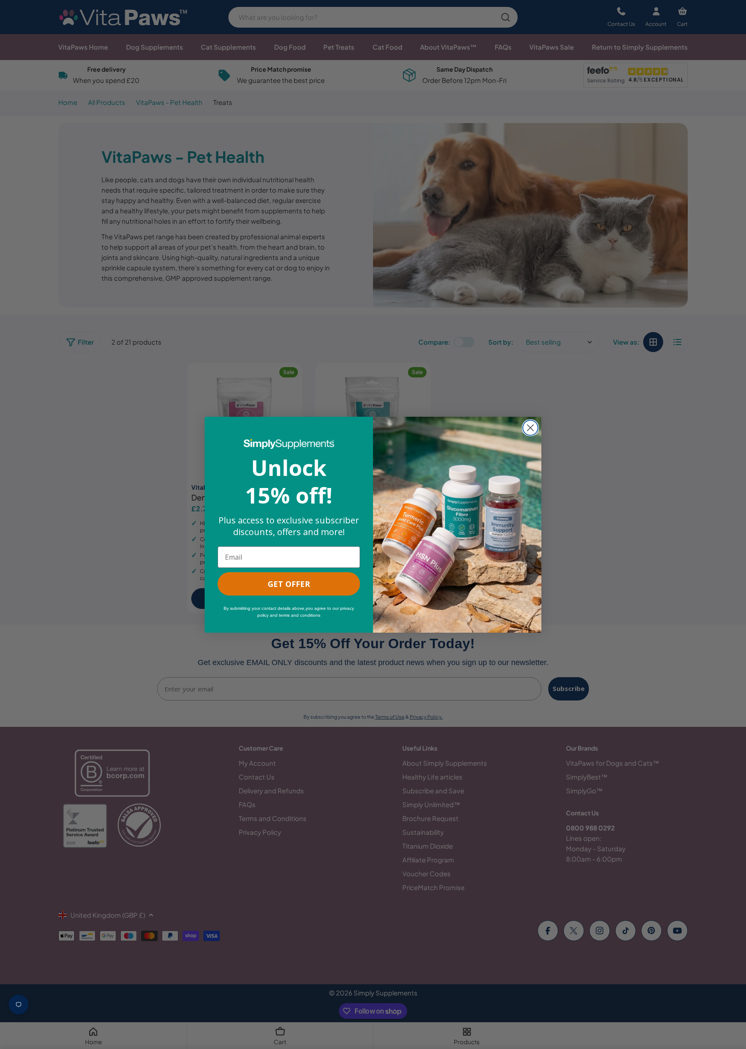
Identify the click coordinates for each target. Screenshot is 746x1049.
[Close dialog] (530, 427)
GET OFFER (289, 584)
